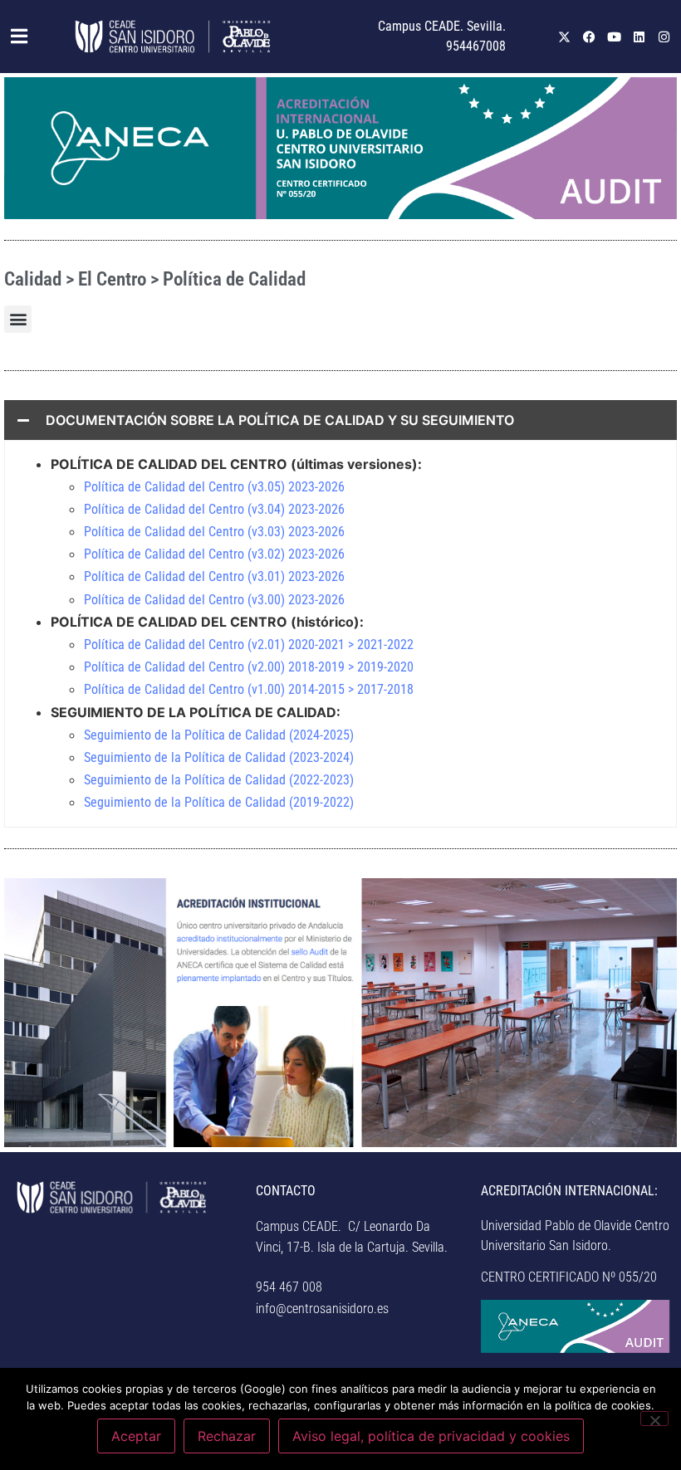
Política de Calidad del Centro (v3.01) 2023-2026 (214, 576)
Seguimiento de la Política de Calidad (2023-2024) (219, 757)
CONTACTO (286, 1191)
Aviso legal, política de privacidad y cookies (431, 1436)
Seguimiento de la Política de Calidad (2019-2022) (219, 802)
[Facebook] (589, 36)
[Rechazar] (654, 1418)
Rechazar (227, 1436)
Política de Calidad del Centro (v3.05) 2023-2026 (214, 487)
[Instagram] (664, 36)
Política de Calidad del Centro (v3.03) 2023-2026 (214, 532)
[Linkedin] (639, 36)
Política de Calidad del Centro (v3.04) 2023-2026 (214, 509)
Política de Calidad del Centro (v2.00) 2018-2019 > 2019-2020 (249, 667)
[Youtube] (614, 36)
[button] (14, 36)
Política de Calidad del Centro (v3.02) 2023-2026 (214, 554)
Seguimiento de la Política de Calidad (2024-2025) (219, 735)
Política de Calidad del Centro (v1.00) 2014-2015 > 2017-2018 (249, 689)
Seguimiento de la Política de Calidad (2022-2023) (219, 780)
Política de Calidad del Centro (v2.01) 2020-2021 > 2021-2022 (249, 644)
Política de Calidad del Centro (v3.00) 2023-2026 (214, 600)
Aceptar (136, 1436)
